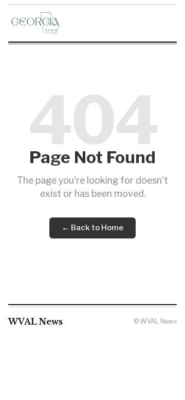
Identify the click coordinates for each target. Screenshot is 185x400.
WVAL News (35, 321)
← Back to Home (92, 227)
